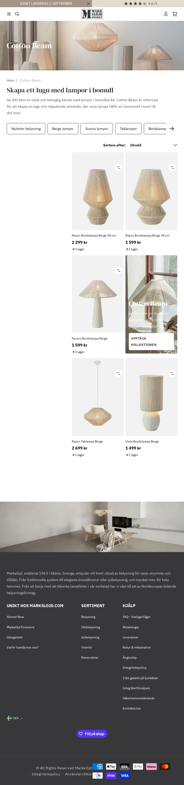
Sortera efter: (114, 145)
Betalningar (131, 627)
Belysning (88, 617)
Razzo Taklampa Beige (87, 441)
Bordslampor (159, 128)
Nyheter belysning (26, 128)
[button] (9, 14)
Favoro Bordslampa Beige (89, 338)
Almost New (15, 617)
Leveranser (130, 637)
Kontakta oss (132, 708)
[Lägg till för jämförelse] (118, 167)
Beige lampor (63, 128)
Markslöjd (83, 768)
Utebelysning (90, 627)
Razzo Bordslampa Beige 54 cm (94, 235)
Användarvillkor (78, 774)
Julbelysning (90, 637)
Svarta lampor (96, 128)
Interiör (86, 647)
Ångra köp (130, 657)
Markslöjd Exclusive (21, 627)
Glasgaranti (15, 637)
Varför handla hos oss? (23, 647)
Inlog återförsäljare (136, 688)
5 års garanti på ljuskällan (140, 678)
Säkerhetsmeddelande (139, 698)
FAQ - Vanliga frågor (137, 617)
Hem (10, 80)
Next (171, 128)
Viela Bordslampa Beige (142, 441)
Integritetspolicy (135, 668)
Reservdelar (89, 657)
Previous (5, 128)
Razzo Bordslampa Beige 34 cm (147, 235)
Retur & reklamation (137, 647)
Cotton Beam (30, 80)
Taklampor (128, 128)
